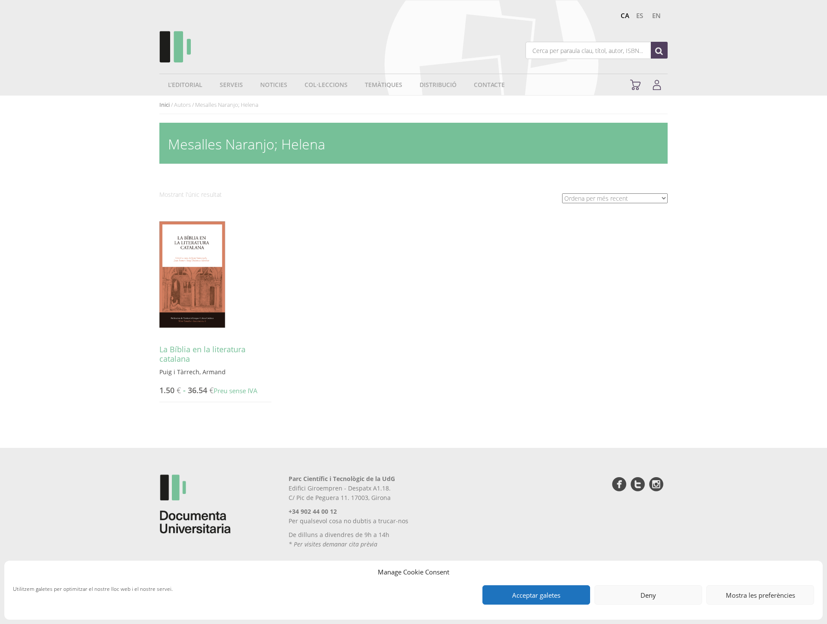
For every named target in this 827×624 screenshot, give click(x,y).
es (639, 15)
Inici (164, 105)
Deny (648, 595)
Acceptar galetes (536, 595)
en (656, 15)
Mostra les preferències (760, 595)
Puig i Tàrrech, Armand (192, 372)
